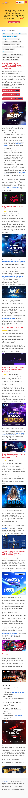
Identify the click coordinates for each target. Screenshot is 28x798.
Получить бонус (14, 413)
